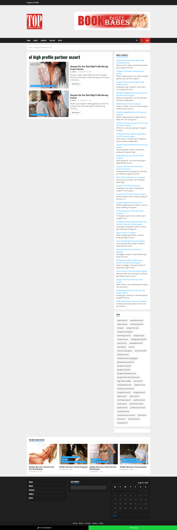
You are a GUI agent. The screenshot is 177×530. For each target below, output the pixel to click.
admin (74, 72)
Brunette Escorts (36, 114)
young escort (122, 423)
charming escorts (124, 335)
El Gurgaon (64, 459)
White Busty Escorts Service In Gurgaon (131, 301)
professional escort (137, 407)
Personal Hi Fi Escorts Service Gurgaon (131, 194)
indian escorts (139, 385)
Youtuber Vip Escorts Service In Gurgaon (73, 454)
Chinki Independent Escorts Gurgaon (130, 241)
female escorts (123, 354)
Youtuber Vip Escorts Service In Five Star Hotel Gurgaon (43, 454)
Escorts (45, 114)
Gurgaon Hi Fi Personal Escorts (128, 186)
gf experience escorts (125, 362)
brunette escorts (136, 324)
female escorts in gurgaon (127, 358)
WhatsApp (133, 528)
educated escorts (136, 343)
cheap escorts (139, 335)
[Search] (136, 40)
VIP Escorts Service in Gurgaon (100, 462)
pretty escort (122, 407)
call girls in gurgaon (125, 332)
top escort (121, 419)
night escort (122, 396)
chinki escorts (122, 339)
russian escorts (123, 411)
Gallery (52, 40)
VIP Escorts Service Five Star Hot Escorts (133, 462)
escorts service (140, 351)
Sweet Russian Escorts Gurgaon (128, 104)
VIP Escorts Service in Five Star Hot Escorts (73, 462)
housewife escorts (124, 385)
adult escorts (122, 320)
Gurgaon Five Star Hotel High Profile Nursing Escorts (49, 103)
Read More (76, 84)
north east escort (124, 400)
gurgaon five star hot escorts (128, 377)
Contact (44, 40)
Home (28, 40)
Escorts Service (49, 86)
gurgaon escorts (123, 370)
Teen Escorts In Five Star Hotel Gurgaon (131, 271)
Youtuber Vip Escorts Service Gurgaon (134, 454)
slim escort (142, 415)
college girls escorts (138, 339)
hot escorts (138, 381)
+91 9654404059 (45, 528)
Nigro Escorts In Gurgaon (126, 233)
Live (147, 40)
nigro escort (134, 396)
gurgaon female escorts (126, 373)
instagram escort (123, 392)
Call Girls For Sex (96, 459)
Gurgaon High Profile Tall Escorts (129, 202)
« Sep (114, 516)
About (35, 40)
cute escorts (122, 343)
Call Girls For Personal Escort (69, 457)
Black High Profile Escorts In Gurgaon (130, 177)
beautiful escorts (136, 320)
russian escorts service (126, 415)
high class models (124, 381)
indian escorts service (125, 389)
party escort (122, 404)
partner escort (139, 400)
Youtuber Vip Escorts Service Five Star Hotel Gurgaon (104, 454)
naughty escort (139, 392)
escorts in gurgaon (124, 351)
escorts (131, 347)
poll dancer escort (136, 404)
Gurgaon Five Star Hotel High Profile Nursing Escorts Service (49, 75)
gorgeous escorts (124, 366)
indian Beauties (134, 459)
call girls (120, 328)
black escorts (122, 324)
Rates (60, 40)
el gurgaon (121, 347)
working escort (134, 419)
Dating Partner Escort (37, 86)
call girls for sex (132, 328)
